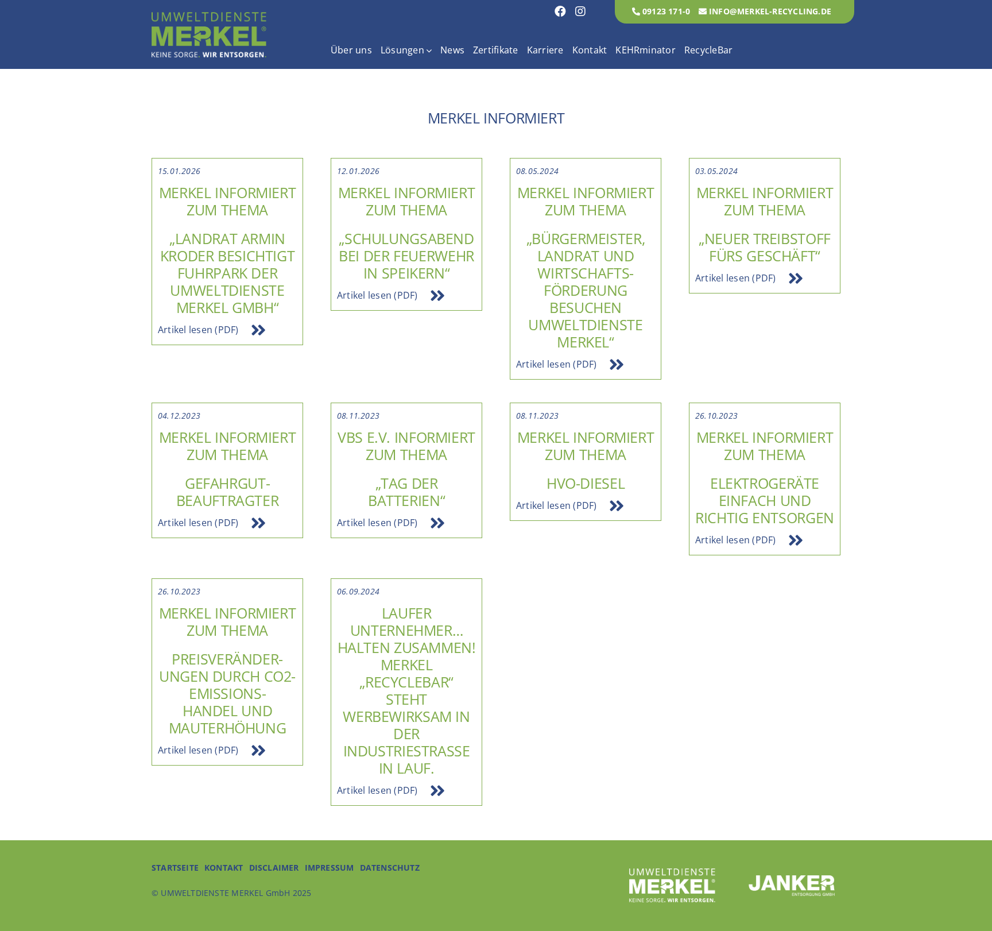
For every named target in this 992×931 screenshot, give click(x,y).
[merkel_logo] (209, 16)
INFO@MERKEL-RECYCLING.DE (769, 11)
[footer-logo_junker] (792, 880)
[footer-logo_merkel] (672, 873)
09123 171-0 (665, 11)
